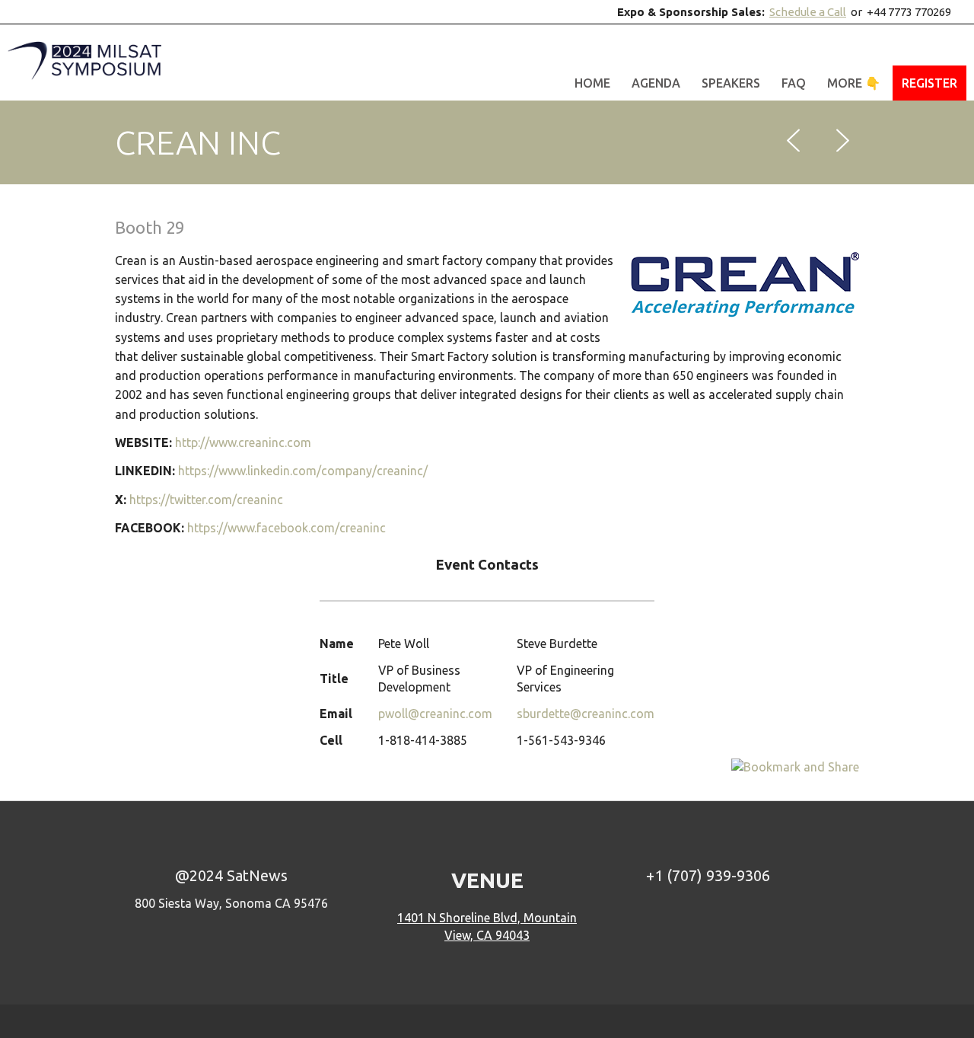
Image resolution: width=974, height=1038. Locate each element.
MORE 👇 (853, 83)
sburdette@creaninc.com (585, 713)
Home (592, 83)
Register (929, 83)
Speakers (731, 83)
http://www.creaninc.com (243, 442)
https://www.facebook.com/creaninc (286, 528)
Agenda (656, 83)
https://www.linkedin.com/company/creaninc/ (303, 470)
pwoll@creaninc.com (435, 713)
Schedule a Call (807, 11)
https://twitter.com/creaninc (206, 499)
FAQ (793, 83)
